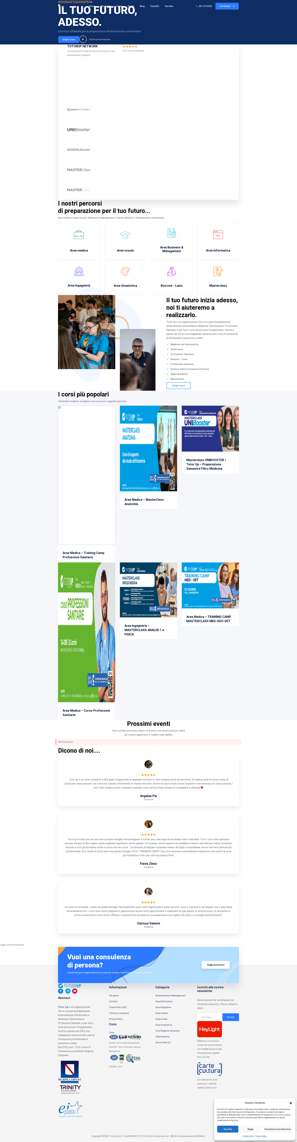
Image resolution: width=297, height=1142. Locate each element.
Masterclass (218, 285)
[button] (290, 1102)
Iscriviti (230, 1017)
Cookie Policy (248, 1136)
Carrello (169, 6)
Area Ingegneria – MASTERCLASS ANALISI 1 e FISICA (144, 630)
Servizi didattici (163, 1042)
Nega (250, 1129)
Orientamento (162, 1036)
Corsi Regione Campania (167, 1031)
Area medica (79, 250)
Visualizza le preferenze (277, 1129)
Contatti (154, 6)
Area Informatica (218, 250)
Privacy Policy (261, 1136)
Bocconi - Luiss (172, 285)
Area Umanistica (125, 285)
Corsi (119, 6)
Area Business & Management (171, 249)
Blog (142, 6)
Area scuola (125, 250)
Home (92, 6)
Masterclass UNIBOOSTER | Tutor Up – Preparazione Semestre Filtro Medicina (206, 464)
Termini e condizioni (119, 1013)
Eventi (131, 6)
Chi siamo (106, 6)
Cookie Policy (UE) (118, 1007)
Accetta (228, 1129)
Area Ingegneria (79, 285)
